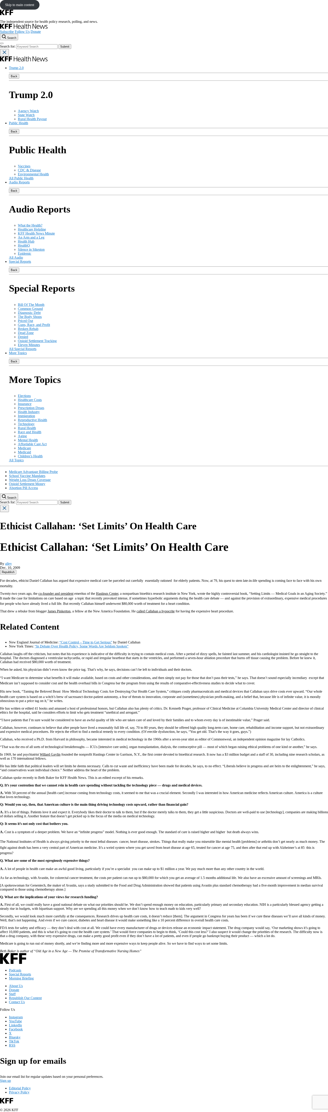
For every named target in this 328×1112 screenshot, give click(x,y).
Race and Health (29, 432)
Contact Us (17, 1002)
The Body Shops (30, 317)
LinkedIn (15, 1025)
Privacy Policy (19, 1092)
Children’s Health (30, 456)
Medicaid (24, 452)
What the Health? (30, 225)
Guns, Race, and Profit (34, 325)
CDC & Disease (29, 170)
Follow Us (22, 32)
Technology (26, 424)
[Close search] (4, 52)
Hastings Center (107, 593)
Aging (22, 436)
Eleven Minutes (29, 345)
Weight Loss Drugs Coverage (30, 480)
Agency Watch (28, 111)
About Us (16, 986)
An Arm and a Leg (31, 237)
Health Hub (26, 241)
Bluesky (15, 1037)
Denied (23, 337)
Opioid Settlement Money (27, 484)
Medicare (24, 448)
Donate (36, 32)
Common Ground (30, 309)
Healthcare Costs (30, 400)
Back (14, 76)
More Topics (18, 353)
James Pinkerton (59, 611)
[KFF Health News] (24, 27)
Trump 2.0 (16, 68)
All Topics (16, 460)
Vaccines (24, 166)
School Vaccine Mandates (27, 476)
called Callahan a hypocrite (156, 611)
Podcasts (15, 970)
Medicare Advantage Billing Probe (33, 472)
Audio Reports (19, 182)
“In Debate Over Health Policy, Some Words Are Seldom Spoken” (82, 646)
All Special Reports (22, 349)
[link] (8, 572)
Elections (24, 396)
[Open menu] (2, 43)
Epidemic (24, 253)
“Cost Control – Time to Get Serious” (85, 642)
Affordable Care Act (32, 444)
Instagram (16, 1017)
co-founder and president (55, 593)
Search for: (8, 46)
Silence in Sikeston (31, 249)
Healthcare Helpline (32, 229)
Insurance (24, 404)
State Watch (26, 115)
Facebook (16, 1029)
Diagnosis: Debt (29, 313)
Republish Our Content (25, 998)
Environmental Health (33, 174)
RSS (12, 1045)
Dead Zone (26, 333)
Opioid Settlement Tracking (37, 341)
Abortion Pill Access (23, 488)
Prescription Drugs (31, 408)
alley (8, 563)
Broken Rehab (28, 329)
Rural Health (27, 428)
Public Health (18, 123)
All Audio (16, 257)
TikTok (14, 1041)
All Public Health (21, 178)
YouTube (15, 1021)
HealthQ (24, 245)
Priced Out (25, 321)
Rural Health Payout (32, 119)
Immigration (26, 416)
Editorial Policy (20, 1088)
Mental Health (28, 440)
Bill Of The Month (31, 305)
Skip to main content (19, 5)
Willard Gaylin (50, 754)
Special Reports (20, 261)
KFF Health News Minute (36, 233)
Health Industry (29, 412)
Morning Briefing (21, 978)
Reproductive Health (32, 420)
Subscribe (7, 32)
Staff (12, 994)
